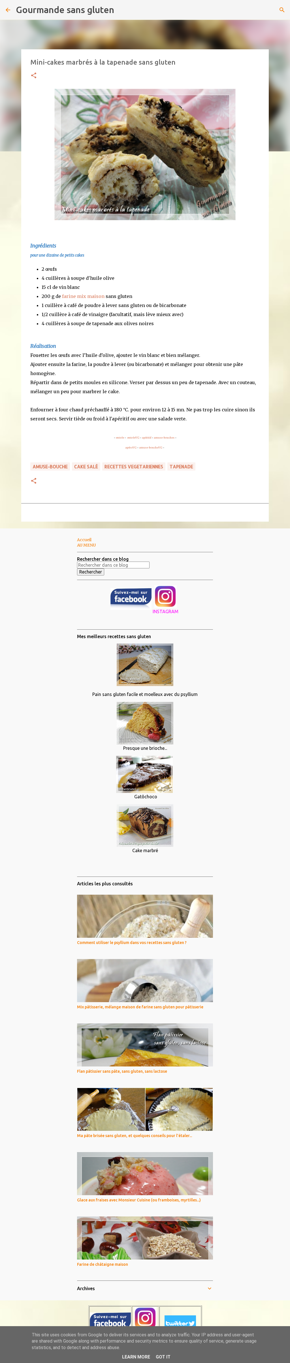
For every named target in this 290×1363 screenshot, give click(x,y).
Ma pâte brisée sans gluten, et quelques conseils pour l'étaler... (134, 1135)
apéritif (146, 437)
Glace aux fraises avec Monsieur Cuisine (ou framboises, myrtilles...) (139, 1200)
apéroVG (131, 447)
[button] (33, 76)
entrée (120, 437)
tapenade (181, 466)
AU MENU (86, 545)
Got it (163, 1357)
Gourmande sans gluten (65, 10)
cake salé (86, 466)
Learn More (136, 1357)
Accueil (84, 539)
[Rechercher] (122, 10)
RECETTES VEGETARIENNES (134, 466)
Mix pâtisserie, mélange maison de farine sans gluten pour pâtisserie (140, 1007)
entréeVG (133, 437)
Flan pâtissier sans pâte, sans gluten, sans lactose (122, 1071)
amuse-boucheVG (150, 447)
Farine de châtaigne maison (102, 1264)
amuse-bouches (164, 437)
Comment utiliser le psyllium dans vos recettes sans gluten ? (132, 942)
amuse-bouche (50, 466)
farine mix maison (83, 296)
